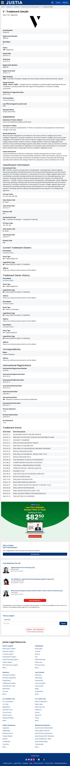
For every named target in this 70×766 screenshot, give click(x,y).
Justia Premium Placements (43, 733)
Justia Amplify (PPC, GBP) (43, 739)
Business (6, 672)
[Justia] (14, 2)
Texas (37, 718)
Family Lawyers (7, 662)
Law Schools (39, 672)
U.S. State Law (40, 699)
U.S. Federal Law (9, 699)
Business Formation (9, 675)
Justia (2, 6)
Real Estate (6, 689)
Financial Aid (39, 680)
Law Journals (39, 686)
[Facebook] (31, 760)
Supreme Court (7, 710)
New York (38, 715)
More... (5, 668)
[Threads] (36, 760)
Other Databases (9, 725)
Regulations (6, 707)
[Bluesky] (39, 760)
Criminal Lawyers (8, 654)
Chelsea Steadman (9, 100)
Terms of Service (39, 763)
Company (25, 763)
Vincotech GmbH (8, 253)
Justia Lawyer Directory (42, 731)
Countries (6, 744)
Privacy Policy (49, 763)
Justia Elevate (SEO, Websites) (44, 736)
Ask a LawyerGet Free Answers (10, 546)
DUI (36, 657)
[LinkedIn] (26, 760)
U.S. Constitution (8, 701)
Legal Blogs (6, 731)
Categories (17, 6)
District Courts (7, 715)
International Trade (9, 686)
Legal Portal (17, 763)
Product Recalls (7, 736)
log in (8, 270)
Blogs (37, 689)
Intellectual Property (9, 683)
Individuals (39, 646)
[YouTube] (29, 760)
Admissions (38, 678)
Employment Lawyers (9, 657)
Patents (5, 739)
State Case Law (40, 707)
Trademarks (9, 6)
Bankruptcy (38, 649)
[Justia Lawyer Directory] (44, 760)
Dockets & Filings (8, 718)
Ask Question (35, 554)
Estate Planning (40, 659)
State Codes (39, 704)
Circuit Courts (7, 712)
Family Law (38, 662)
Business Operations (9, 678)
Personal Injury (40, 665)
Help (30, 763)
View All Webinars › (35, 600)
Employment (7, 680)
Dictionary (38, 675)
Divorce (37, 654)
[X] (41, 760)
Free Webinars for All (11, 563)
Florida (37, 712)
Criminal (37, 651)
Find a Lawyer (8, 616)
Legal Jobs (6, 728)
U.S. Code (5, 704)
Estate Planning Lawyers (10, 659)
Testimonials (39, 744)
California (38, 710)
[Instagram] (34, 760)
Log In (58, 2)
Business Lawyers (8, 651)
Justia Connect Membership (44, 728)
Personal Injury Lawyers (10, 665)
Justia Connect (7, 763)
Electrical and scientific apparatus (30, 6)
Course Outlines (40, 683)
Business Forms (8, 733)
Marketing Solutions (42, 725)
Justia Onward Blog (41, 741)
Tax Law (5, 691)
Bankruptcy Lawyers (9, 649)
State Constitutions (41, 701)
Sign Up (65, 2)
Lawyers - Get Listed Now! (35, 629)
